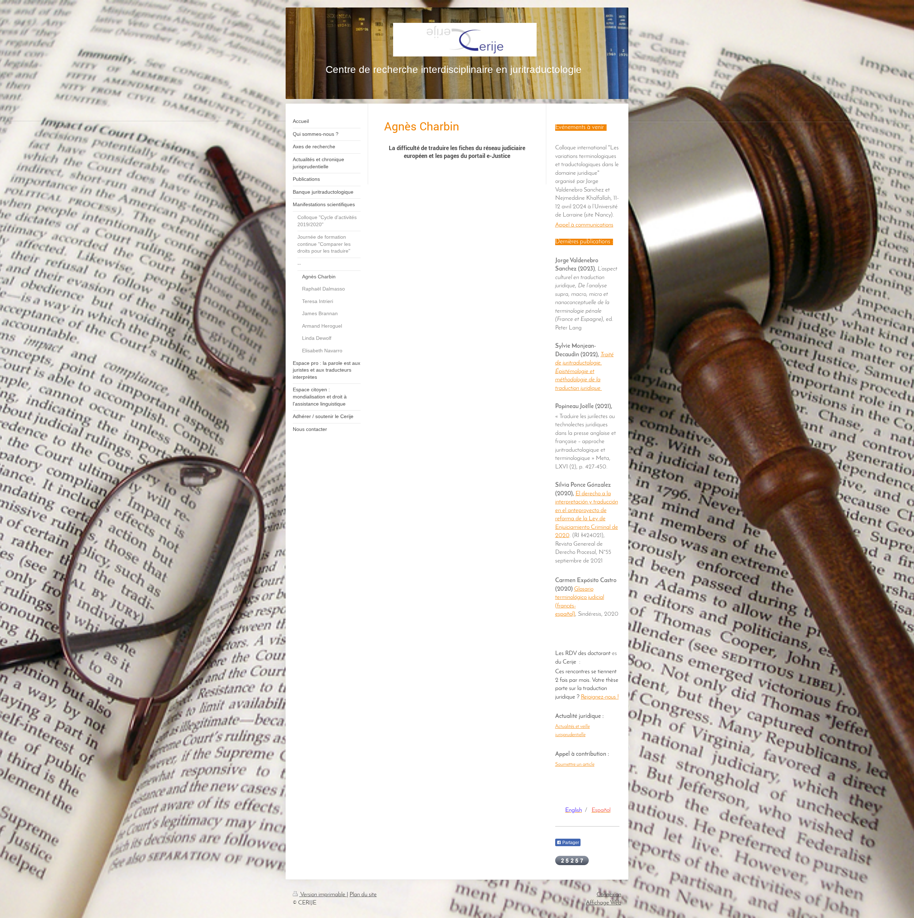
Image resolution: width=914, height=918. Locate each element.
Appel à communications (584, 225)
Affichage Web (603, 903)
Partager (570, 842)
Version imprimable (323, 895)
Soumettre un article (574, 764)
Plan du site (363, 895)
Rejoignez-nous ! (600, 697)
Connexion (609, 895)
